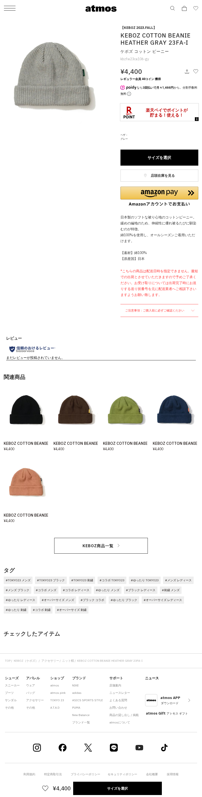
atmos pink (58, 693)
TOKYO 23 (57, 700)
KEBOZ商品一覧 (98, 545)
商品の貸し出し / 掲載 (124, 715)
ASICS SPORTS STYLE (87, 700)
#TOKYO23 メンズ (18, 580)
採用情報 (173, 774)
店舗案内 (115, 685)
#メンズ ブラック (17, 590)
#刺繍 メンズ (171, 590)
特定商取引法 (53, 774)
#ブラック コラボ (92, 600)
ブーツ (9, 693)
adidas (77, 693)
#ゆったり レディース (20, 600)
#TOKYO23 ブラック (51, 580)
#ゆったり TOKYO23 (145, 580)
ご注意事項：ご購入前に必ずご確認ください (155, 310)
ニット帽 (68, 660)
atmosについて (119, 722)
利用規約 (29, 774)
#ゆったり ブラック (124, 600)
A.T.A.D (55, 707)
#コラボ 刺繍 (41, 610)
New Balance (80, 715)
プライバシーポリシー (85, 774)
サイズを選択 (159, 157)
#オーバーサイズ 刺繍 (71, 610)
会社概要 (152, 774)
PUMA (76, 707)
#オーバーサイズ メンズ (58, 600)
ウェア (30, 685)
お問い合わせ (118, 707)
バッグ (30, 693)
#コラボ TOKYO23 (112, 580)
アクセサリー (50, 660)
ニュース (152, 678)
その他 (9, 707)
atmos (54, 685)
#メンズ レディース (178, 580)
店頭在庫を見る (162, 175)
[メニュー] (10, 8)
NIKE (75, 685)
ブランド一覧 (81, 722)
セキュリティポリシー (122, 774)
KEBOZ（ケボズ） (26, 660)
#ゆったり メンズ (107, 590)
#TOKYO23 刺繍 (82, 580)
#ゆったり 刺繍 (16, 610)
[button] (159, 196)
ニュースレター (119, 693)
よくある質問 (118, 700)
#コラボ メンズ (46, 590)
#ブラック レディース (140, 590)
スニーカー (12, 685)
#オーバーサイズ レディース (163, 600)
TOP (8, 660)
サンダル (11, 700)
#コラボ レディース (76, 590)
